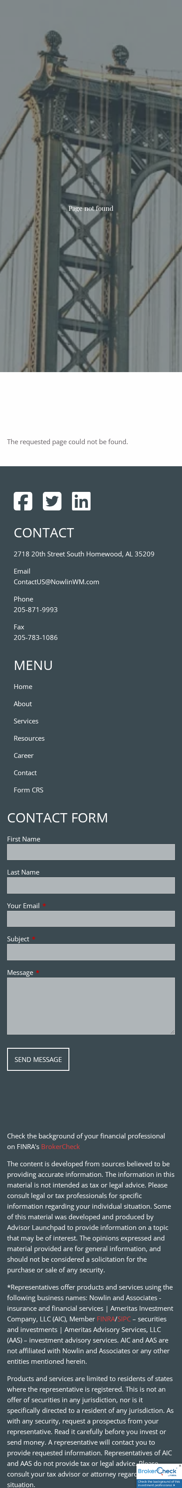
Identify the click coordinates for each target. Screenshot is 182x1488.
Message (53, 972)
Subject (51, 938)
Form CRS (28, 789)
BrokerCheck (60, 1146)
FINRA (106, 1318)
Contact (25, 772)
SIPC (124, 1318)
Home (23, 686)
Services (26, 720)
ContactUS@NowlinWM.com (56, 581)
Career (24, 755)
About (23, 703)
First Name (23, 838)
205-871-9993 (36, 609)
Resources (29, 738)
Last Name (23, 872)
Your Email (56, 905)
